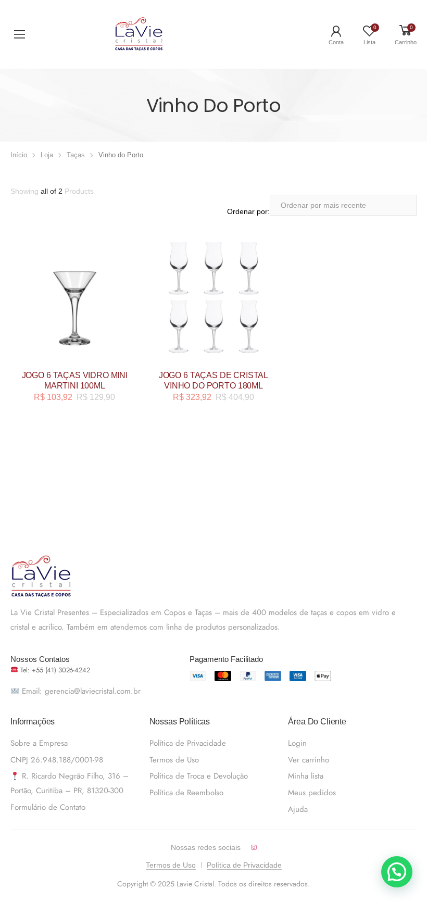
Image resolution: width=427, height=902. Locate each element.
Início (18, 155)
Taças (76, 155)
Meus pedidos (312, 792)
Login (297, 743)
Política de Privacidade (187, 743)
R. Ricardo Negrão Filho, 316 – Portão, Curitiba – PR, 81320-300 (69, 783)
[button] (396, 871)
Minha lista (305, 776)
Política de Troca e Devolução (198, 776)
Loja (47, 155)
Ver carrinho (308, 760)
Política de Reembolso (186, 792)
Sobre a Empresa (39, 743)
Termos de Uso (174, 760)
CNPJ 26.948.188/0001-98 (56, 760)
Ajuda (298, 809)
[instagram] (254, 847)
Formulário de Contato (47, 807)
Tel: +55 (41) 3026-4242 (54, 670)
